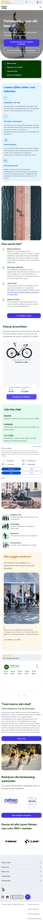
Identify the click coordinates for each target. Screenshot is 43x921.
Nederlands (18, 897)
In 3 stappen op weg (24, 316)
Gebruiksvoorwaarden (35, 918)
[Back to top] (27, 897)
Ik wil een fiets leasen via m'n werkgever (21, 50)
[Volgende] (24, 379)
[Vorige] (19, 379)
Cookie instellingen (34, 914)
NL (41, 2)
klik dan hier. (11, 262)
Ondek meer (21, 738)
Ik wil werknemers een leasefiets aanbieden (21, 43)
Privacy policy (37, 446)
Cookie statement (33, 909)
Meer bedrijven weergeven (21, 815)
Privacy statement (33, 904)
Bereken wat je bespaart (21, 397)
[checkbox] (4, 461)
